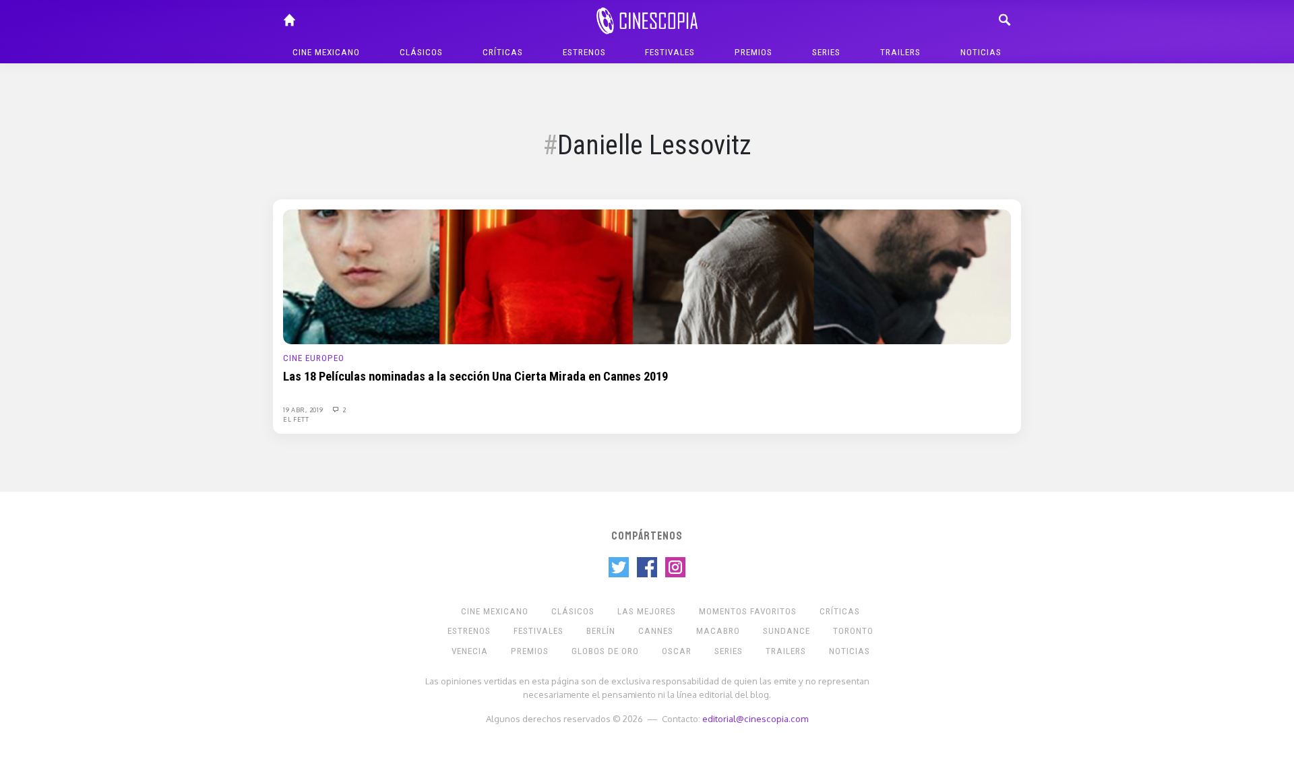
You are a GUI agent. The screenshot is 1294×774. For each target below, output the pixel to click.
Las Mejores (646, 611)
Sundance (786, 631)
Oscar (676, 651)
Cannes (655, 631)
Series (826, 52)
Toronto (853, 631)
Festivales (670, 52)
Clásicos (421, 52)
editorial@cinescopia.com (755, 718)
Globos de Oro (605, 651)
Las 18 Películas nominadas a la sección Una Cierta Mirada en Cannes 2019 (475, 376)
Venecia (470, 651)
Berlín (600, 631)
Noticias (981, 52)
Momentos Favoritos (748, 611)
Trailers (900, 52)
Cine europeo (313, 358)
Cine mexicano (326, 52)
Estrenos (584, 52)
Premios (753, 52)
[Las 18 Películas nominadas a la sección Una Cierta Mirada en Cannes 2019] (647, 276)
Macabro (718, 631)
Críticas (503, 52)
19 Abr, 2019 (304, 410)
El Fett (296, 419)
